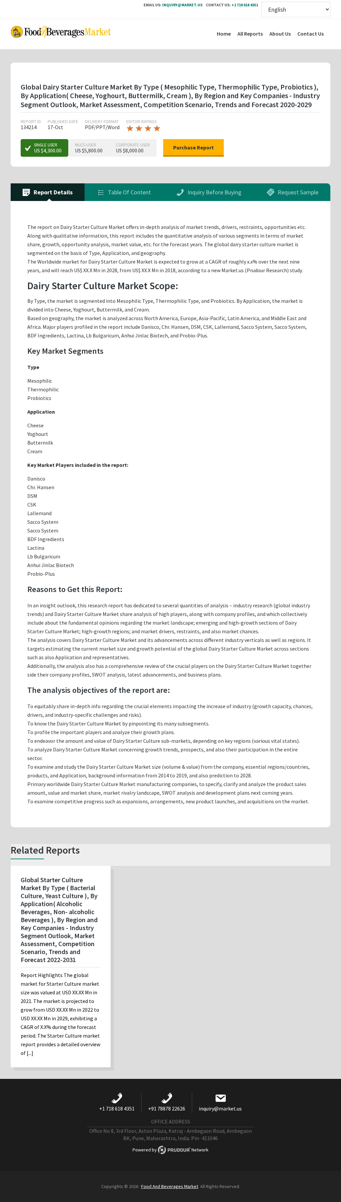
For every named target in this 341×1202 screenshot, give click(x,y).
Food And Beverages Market (169, 1186)
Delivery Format (102, 121)
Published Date (63, 121)
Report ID (31, 121)
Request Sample (297, 192)
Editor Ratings (141, 121)
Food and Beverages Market (61, 34)
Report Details (52, 192)
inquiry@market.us (182, 4)
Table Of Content (129, 192)
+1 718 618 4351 (244, 4)
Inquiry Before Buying (213, 192)
